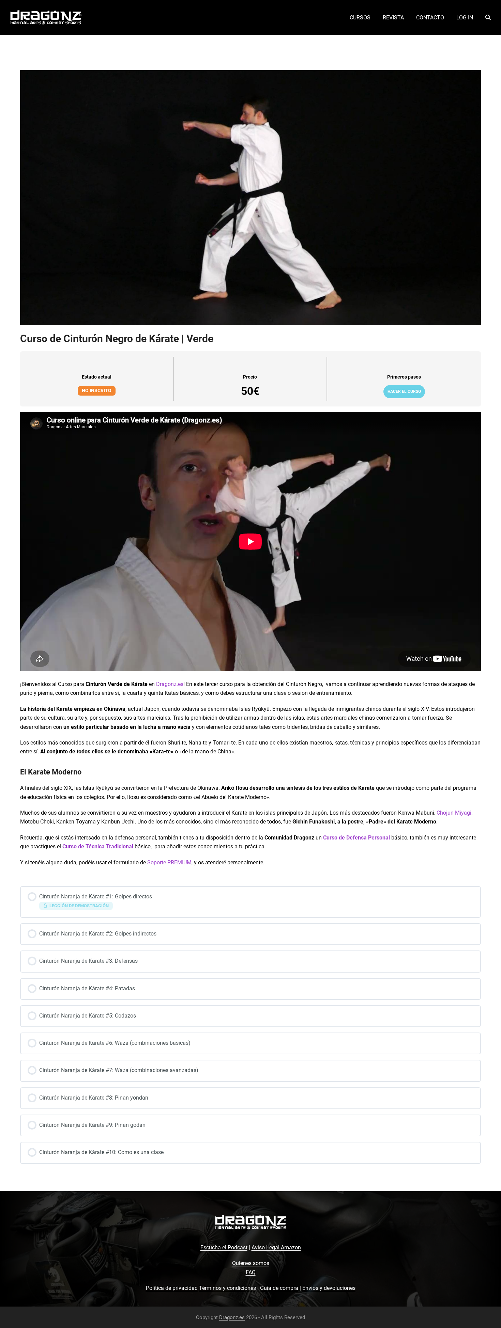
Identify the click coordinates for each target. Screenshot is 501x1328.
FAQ (251, 1272)
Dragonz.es (169, 684)
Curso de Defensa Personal (356, 837)
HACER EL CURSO (404, 391)
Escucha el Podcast (223, 1247)
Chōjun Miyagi (454, 813)
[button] (488, 17)
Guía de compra (279, 1288)
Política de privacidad (172, 1288)
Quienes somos (250, 1263)
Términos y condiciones (227, 1288)
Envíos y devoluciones (328, 1288)
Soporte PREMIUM (169, 862)
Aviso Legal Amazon (276, 1247)
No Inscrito (96, 390)
